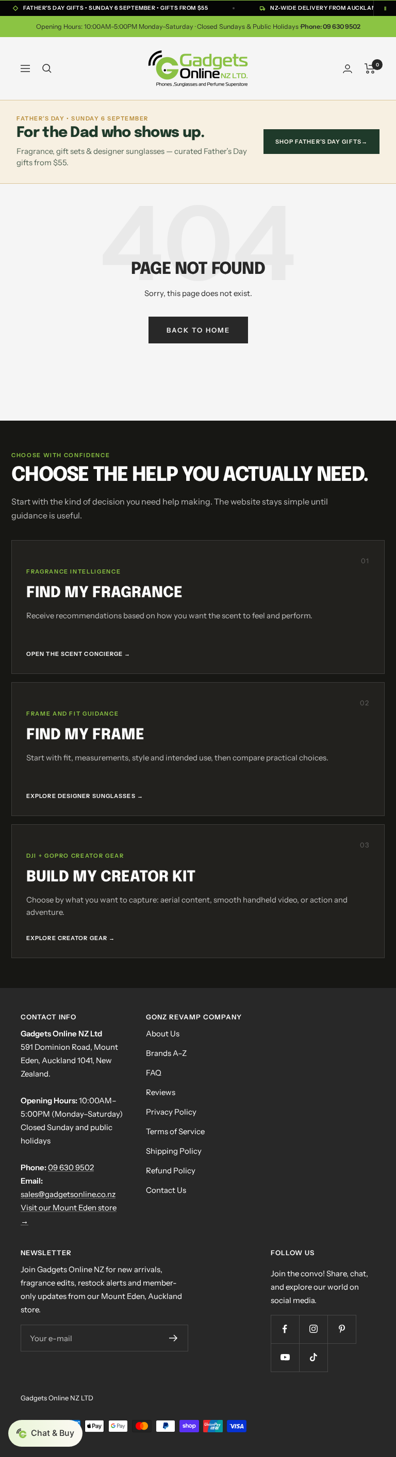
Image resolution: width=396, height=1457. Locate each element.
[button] (45, 1433)
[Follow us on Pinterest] (341, 1329)
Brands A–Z (166, 1053)
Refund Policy (170, 1170)
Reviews (160, 1092)
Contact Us (166, 1190)
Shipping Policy (174, 1151)
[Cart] (370, 68)
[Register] (173, 1338)
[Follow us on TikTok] (313, 1357)
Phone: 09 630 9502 (330, 26)
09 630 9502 (71, 1167)
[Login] (347, 68)
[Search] (47, 68)
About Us (162, 1033)
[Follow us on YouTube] (285, 1357)
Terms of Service (175, 1131)
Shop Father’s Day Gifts (321, 141)
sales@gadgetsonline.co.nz (68, 1194)
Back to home (198, 330)
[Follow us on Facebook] (285, 1329)
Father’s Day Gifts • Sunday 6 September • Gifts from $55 (115, 8)
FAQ (153, 1073)
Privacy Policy (171, 1112)
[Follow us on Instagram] (313, 1329)
